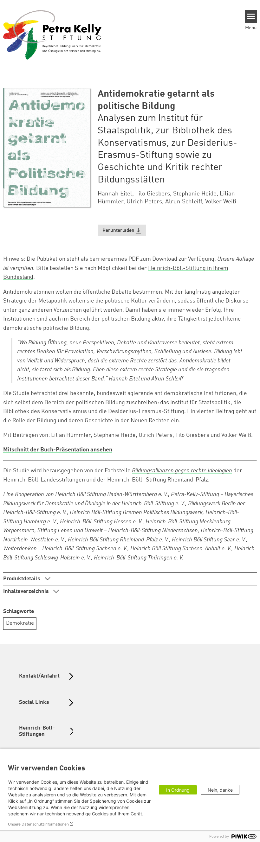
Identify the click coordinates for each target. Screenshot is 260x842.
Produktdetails (22, 579)
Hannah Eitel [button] (115, 194)
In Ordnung (178, 790)
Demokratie (20, 623)
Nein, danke (220, 790)
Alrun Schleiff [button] (183, 202)
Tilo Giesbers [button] (152, 194)
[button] (122, 230)
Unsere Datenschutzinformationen (38, 824)
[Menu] (251, 16)
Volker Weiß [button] (220, 202)
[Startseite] (52, 34)
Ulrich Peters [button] (144, 202)
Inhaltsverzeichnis (26, 591)
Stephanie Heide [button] (195, 194)
